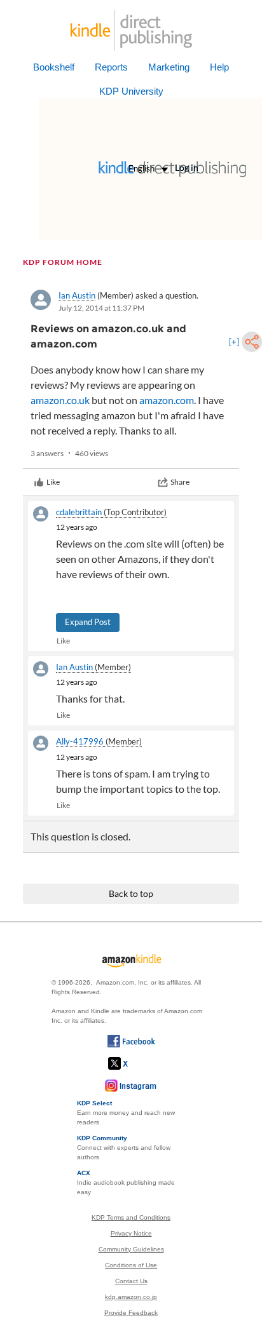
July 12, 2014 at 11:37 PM (101, 308)
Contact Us (131, 1280)
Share (180, 482)
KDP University (131, 91)
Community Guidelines (131, 1249)
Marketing (169, 67)
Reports (111, 67)
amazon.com (166, 400)
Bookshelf (53, 67)
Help (219, 67)
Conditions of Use (131, 1265)
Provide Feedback (131, 1312)
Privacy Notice (131, 1233)
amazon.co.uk (60, 400)
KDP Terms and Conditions (131, 1217)
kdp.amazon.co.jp (131, 1296)
